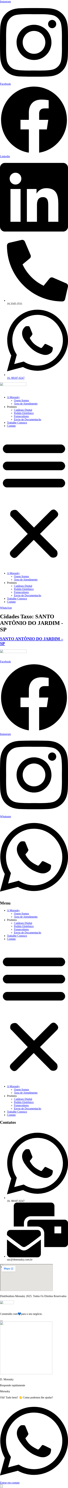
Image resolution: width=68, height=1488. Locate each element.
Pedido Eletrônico (24, 413)
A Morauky (13, 397)
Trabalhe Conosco (17, 422)
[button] (34, 499)
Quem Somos (21, 400)
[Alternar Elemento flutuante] (1, 1486)
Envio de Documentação (27, 419)
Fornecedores (21, 416)
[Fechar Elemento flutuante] (1, 1320)
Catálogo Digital (23, 409)
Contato (11, 425)
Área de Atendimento (25, 403)
